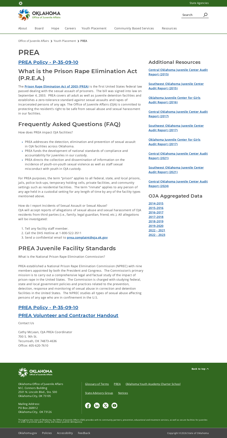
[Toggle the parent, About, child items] (28, 28)
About (22, 28)
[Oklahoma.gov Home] (20, 3)
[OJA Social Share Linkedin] (97, 405)
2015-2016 (156, 208)
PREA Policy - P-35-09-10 (48, 62)
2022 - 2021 (157, 230)
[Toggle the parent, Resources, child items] (178, 28)
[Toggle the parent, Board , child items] (45, 28)
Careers (70, 28)
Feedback (84, 433)
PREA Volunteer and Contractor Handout (68, 315)
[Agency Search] (205, 14)
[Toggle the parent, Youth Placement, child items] (108, 28)
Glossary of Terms (97, 384)
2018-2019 (156, 221)
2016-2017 (156, 212)
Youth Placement (94, 28)
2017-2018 (156, 217)
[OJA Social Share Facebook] (88, 405)
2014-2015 (156, 203)
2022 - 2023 (157, 235)
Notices (123, 393)
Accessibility (65, 433)
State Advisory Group (99, 393)
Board (39, 28)
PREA (117, 384)
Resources (169, 28)
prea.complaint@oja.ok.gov (87, 237)
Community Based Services (134, 28)
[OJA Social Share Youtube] (114, 405)
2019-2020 (156, 226)
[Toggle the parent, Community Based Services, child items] (155, 28)
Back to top (199, 369)
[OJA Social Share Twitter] (106, 405)
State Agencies (199, 3)
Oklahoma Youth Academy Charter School (153, 384)
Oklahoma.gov (27, 433)
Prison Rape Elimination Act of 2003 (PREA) (57, 86)
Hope (55, 28)
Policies (47, 433)
